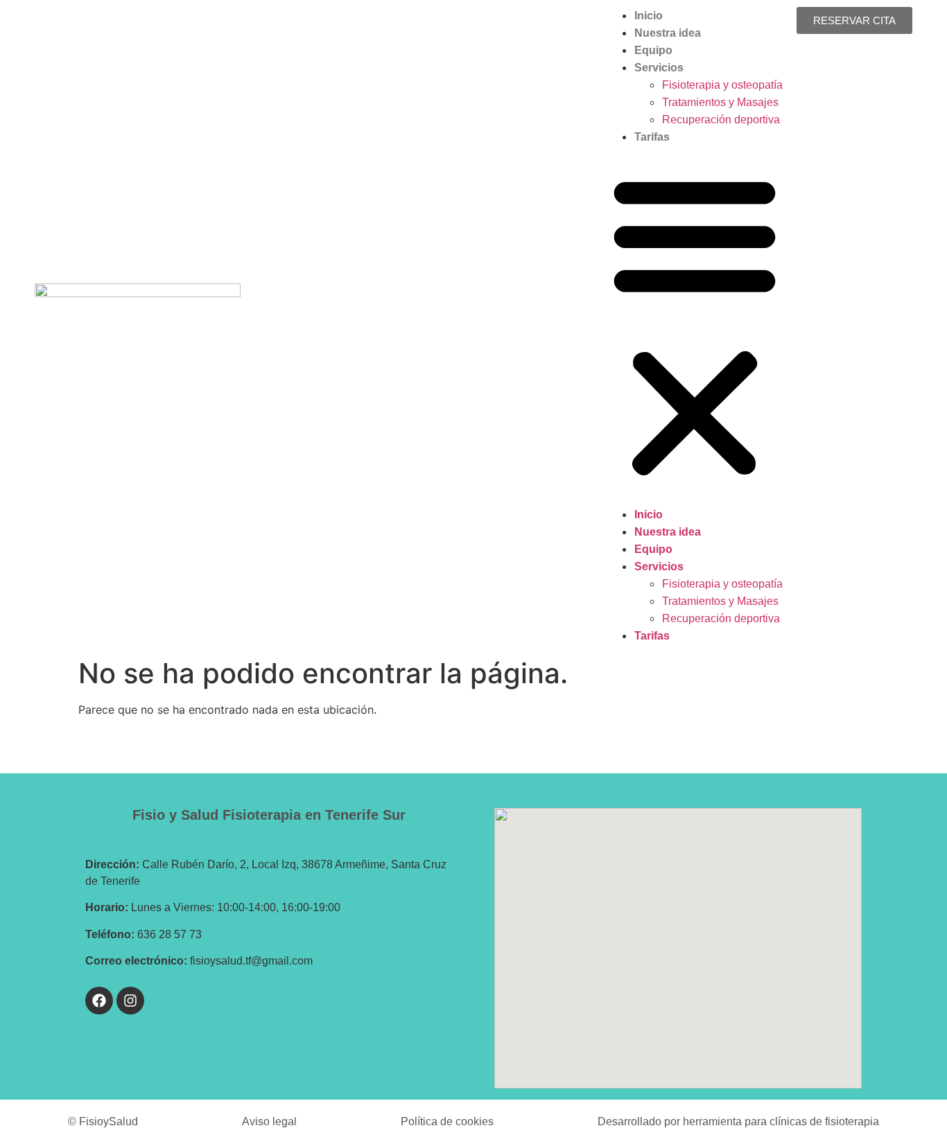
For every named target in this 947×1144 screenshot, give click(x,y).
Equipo (653, 50)
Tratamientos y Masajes (720, 102)
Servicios (659, 67)
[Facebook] (99, 1000)
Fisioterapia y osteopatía (722, 85)
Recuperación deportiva (721, 119)
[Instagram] (130, 1000)
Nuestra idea (667, 33)
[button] (695, 326)
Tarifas (652, 137)
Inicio (648, 15)
